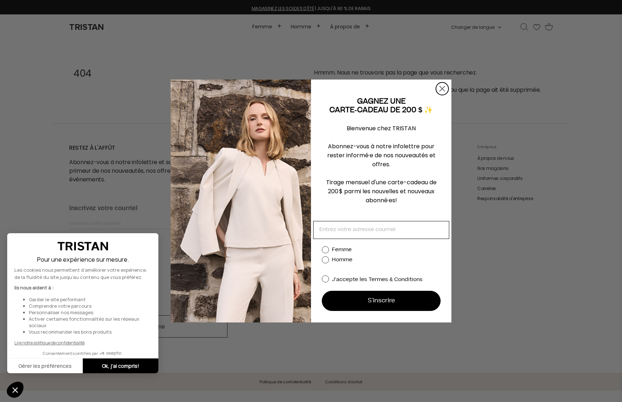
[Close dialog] (442, 88)
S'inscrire (381, 301)
